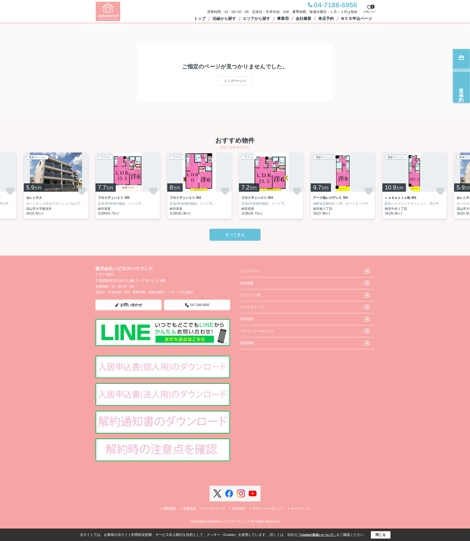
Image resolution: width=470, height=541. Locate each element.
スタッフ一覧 (250, 295)
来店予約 (326, 18)
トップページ (250, 271)
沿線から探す (224, 18)
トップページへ (235, 81)
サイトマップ (300, 508)
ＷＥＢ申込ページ (356, 18)
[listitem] (128, 186)
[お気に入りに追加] (10, 191)
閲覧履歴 (169, 508)
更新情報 (247, 343)
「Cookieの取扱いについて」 (316, 535)
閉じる (381, 535)
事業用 (283, 18)
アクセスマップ (252, 307)
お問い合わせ (131, 305)
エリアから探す (256, 18)
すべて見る (235, 235)
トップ (200, 18)
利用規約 (247, 319)
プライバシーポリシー (257, 331)
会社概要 (303, 18)
